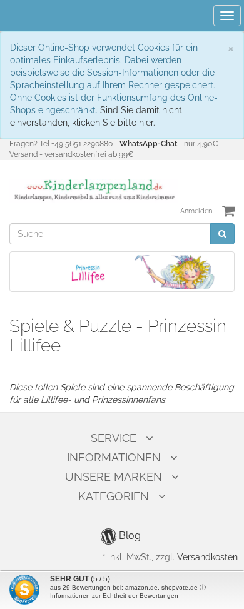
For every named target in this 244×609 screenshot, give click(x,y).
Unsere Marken (113, 476)
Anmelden (196, 211)
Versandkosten (207, 557)
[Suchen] (222, 233)
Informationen (114, 457)
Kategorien (113, 496)
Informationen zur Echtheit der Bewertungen (114, 595)
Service (113, 438)
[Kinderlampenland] (93, 190)
